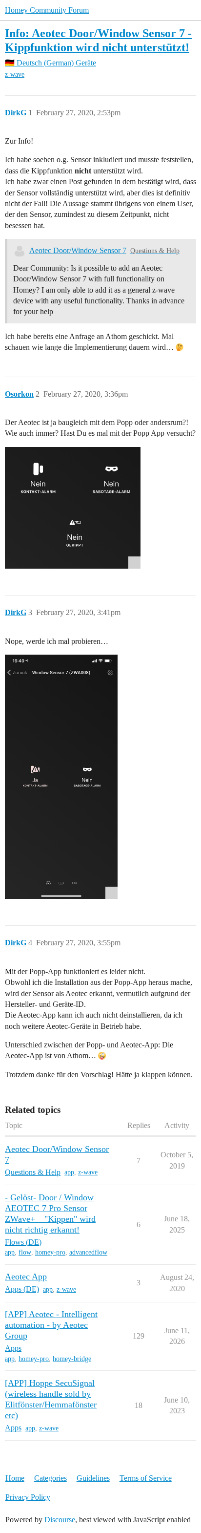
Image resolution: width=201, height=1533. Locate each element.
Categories (50, 1478)
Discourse (59, 1519)
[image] (73, 508)
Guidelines (93, 1478)
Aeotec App (26, 1276)
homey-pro (50, 1252)
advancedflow (88, 1252)
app (69, 1172)
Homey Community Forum (47, 10)
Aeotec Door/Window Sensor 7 (77, 250)
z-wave (14, 74)
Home (14, 1478)
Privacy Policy (27, 1497)
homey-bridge (72, 1359)
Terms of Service (146, 1478)
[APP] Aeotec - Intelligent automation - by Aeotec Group (51, 1325)
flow (25, 1252)
